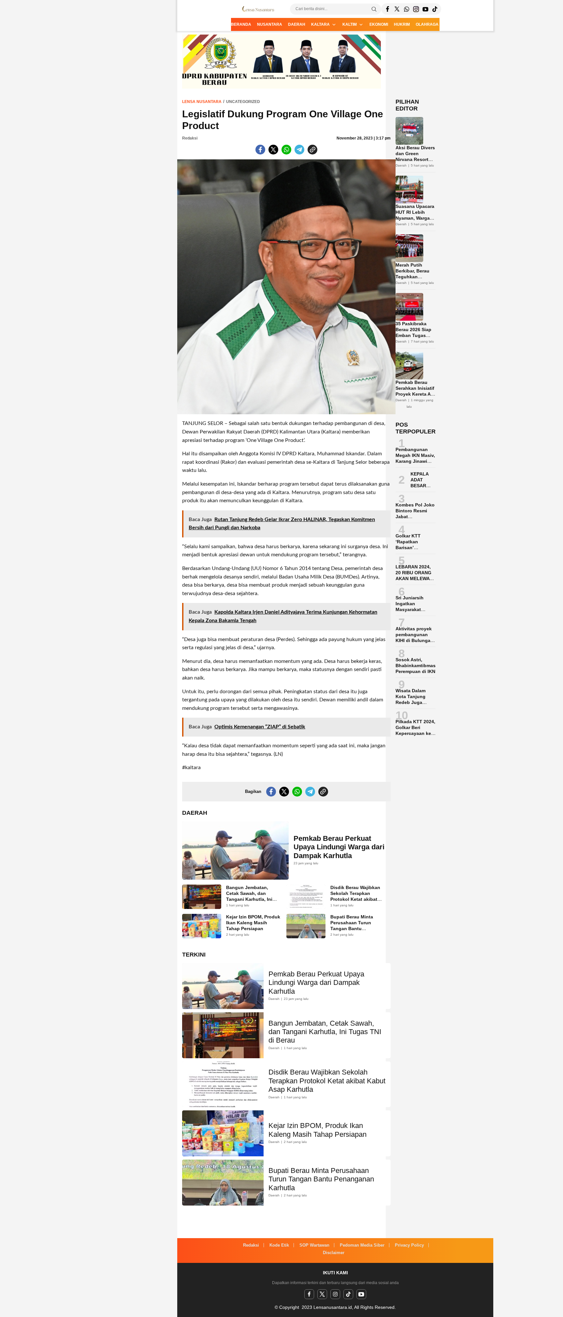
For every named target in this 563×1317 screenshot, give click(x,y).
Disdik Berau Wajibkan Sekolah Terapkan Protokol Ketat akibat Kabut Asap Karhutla (355, 896)
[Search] (374, 9)
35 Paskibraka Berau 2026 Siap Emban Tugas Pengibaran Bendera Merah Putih (413, 338)
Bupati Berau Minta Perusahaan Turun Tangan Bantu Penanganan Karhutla (354, 925)
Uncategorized (243, 101)
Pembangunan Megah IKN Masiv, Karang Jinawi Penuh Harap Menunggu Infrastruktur (415, 464)
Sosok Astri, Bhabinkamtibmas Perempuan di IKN (416, 665)
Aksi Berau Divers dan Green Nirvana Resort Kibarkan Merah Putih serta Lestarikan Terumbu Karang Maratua (415, 168)
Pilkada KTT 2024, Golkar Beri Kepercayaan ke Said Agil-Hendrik (415, 730)
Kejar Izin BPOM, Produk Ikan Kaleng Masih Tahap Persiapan (253, 922)
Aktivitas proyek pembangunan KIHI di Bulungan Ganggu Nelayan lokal (414, 640)
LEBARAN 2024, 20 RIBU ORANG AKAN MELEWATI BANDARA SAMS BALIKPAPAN (415, 578)
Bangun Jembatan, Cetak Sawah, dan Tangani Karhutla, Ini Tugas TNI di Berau (249, 896)
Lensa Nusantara (202, 101)
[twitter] (322, 1294)
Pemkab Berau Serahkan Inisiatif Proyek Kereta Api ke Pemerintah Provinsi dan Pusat (415, 397)
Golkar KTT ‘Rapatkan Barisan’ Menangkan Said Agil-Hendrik (414, 547)
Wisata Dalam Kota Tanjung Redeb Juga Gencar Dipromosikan (411, 702)
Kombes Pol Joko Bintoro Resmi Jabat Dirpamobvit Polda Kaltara (415, 516)
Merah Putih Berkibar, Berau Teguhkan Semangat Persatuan (412, 276)
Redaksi (189, 138)
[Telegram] (406, 9)
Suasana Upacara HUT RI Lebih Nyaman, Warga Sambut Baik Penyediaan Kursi (415, 218)
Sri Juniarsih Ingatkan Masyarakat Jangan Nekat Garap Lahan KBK (415, 609)
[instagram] (335, 1294)
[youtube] (361, 1294)
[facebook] (309, 1294)
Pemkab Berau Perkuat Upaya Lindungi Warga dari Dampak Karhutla (339, 847)
